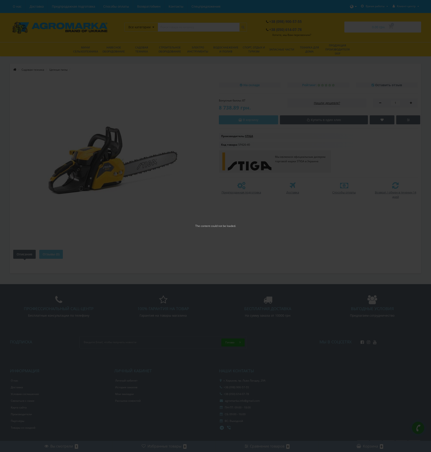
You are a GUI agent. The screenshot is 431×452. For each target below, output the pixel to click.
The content (202, 226)
